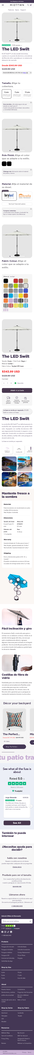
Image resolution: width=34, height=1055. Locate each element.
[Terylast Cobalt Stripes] (25, 305)
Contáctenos (21, 989)
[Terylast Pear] (16, 286)
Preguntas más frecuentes (25, 992)
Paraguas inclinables (7, 950)
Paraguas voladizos (6, 952)
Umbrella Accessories (24, 950)
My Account (21, 1033)
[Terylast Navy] (6, 295)
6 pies (3, 972)
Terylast (20, 1016)
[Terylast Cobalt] (11, 295)
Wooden (3, 1022)
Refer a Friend (22, 1000)
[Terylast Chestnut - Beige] (25, 281)
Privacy (24, 1052)
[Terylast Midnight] (25, 290)
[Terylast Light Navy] (20, 290)
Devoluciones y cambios (8, 992)
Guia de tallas (21, 978)
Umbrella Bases (22, 947)
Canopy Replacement (24, 952)
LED (2, 1019)
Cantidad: (5, 379)
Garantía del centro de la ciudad (8, 1001)
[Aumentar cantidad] (11, 383)
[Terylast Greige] (20, 286)
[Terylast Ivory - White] (11, 281)
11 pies (20, 975)
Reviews (3, 1043)
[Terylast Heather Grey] (16, 290)
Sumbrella (20, 1013)
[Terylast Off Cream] (25, 286)
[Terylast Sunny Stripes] (16, 305)
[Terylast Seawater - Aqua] (16, 295)
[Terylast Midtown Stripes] (6, 310)
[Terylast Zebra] (20, 300)
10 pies (20, 972)
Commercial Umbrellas (7, 958)
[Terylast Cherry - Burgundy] (20, 281)
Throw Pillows (21, 955)
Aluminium (4, 1013)
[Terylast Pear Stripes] (20, 305)
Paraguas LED (5, 955)
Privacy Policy (5, 1039)
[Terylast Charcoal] (11, 290)
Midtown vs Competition (25, 1043)
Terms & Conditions (7, 1036)
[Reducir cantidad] (4, 383)
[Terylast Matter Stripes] (6, 305)
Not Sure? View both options (17, 204)
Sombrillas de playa (6, 961)
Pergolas (20, 958)
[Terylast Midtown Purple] (11, 300)
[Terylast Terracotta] (25, 295)
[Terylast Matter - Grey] (6, 290)
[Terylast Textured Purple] (16, 300)
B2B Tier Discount (23, 1036)
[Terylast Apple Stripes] (11, 305)
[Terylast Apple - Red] (16, 281)
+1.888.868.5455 (6, 935)
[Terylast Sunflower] (20, 295)
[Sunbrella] (24, 196)
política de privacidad (7, 995)
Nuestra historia (5, 989)
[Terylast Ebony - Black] (6, 281)
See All (17, 823)
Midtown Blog (5, 1033)
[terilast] (9, 196)
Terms (29, 1052)
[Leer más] (18, 579)
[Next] (31, 806)
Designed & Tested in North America (24, 1039)
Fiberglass (4, 1016)
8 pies (3, 975)
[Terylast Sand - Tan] (6, 286)
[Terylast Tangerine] (6, 300)
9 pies (3, 978)
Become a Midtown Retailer (23, 996)
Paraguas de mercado (7, 947)
